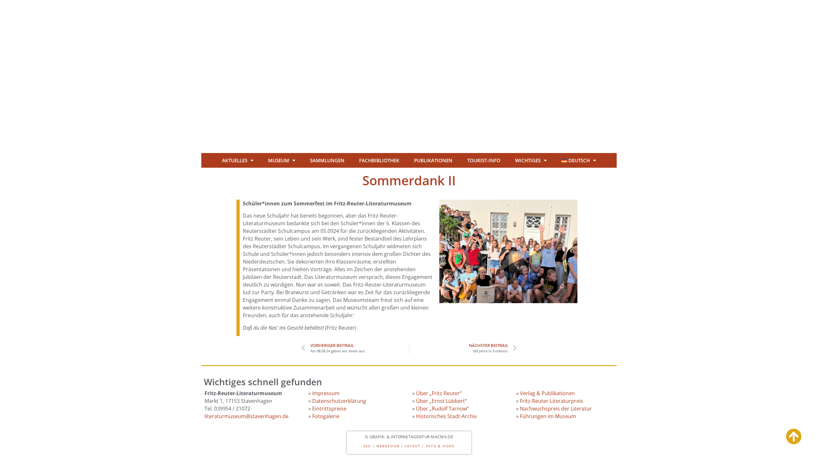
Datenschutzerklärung (339, 400)
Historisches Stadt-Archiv (446, 416)
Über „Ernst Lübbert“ (441, 400)
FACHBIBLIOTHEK (379, 160)
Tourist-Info (483, 160)
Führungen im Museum (548, 416)
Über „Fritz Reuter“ (439, 393)
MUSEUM (278, 160)
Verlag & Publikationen (547, 393)
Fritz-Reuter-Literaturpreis (551, 400)
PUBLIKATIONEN (433, 160)
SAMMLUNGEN (327, 160)
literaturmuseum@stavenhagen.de (246, 416)
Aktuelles (234, 160)
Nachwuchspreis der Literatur (556, 408)
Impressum (326, 393)
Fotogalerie (325, 416)
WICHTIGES (528, 160)
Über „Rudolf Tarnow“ (442, 408)
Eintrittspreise (329, 408)
